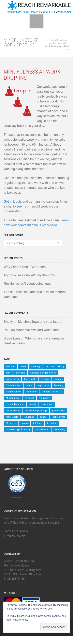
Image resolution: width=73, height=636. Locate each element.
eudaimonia (12, 379)
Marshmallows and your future (39, 321)
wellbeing (60, 429)
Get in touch (12, 201)
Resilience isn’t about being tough (28, 283)
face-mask (29, 379)
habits (29, 385)
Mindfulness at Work (58, 43)
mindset (29, 398)
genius (58, 379)
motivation (44, 398)
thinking (37, 423)
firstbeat (45, 379)
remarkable (12, 417)
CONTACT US (14, 578)
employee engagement (43, 372)
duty (8, 372)
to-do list (51, 423)
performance (13, 410)
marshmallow (13, 391)
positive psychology (36, 410)
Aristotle (10, 366)
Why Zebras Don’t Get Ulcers (25, 266)
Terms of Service (16, 531)
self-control (59, 417)
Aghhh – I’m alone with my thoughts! (30, 275)
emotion (20, 372)
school (43, 417)
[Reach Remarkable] (39, 6)
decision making (55, 366)
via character (42, 429)
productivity (58, 410)
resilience (29, 417)
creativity (35, 366)
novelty (32, 404)
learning (58, 385)
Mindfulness (12, 398)
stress (24, 423)
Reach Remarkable (59, 40)
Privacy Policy (14, 536)
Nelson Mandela (15, 404)
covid (23, 366)
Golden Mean (13, 385)
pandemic (47, 404)
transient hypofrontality (18, 429)
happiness (43, 385)
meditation (31, 391)
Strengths (11, 423)
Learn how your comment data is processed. (36, 222)
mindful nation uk (52, 391)
